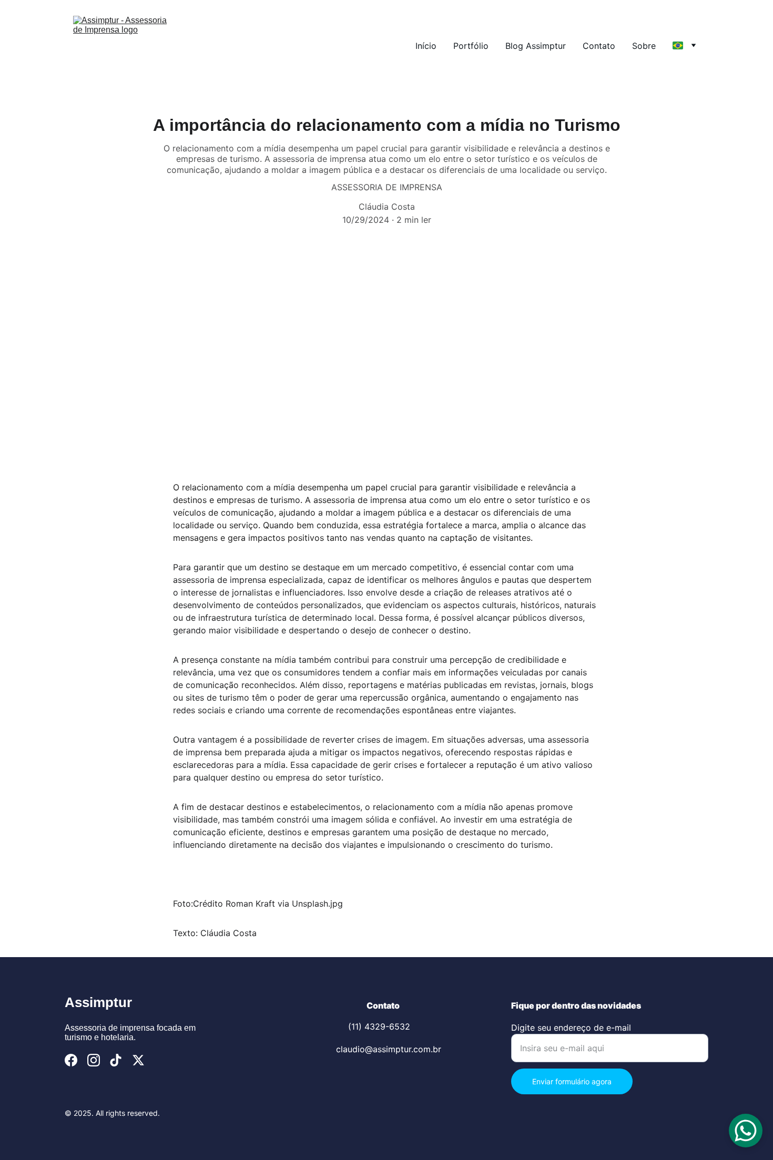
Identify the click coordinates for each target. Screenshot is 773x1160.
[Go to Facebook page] (71, 1060)
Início (425, 45)
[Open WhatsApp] (745, 1130)
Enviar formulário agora (572, 1081)
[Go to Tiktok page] (115, 1060)
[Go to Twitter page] (138, 1060)
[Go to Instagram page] (93, 1060)
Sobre (644, 45)
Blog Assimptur (535, 45)
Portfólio (471, 45)
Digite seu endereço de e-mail (571, 1027)
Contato (599, 45)
